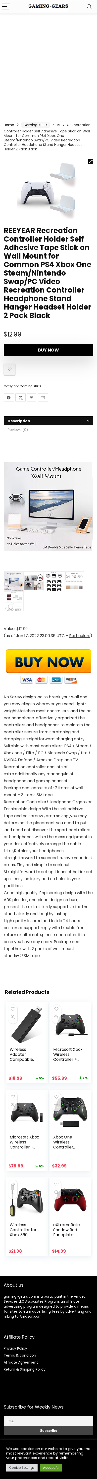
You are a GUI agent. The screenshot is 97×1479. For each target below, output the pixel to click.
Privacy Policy (15, 1348)
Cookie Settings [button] (22, 1467)
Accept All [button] (51, 1467)
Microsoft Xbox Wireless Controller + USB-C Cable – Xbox (68, 1059)
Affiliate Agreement (21, 1362)
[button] (90, 161)
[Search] (89, 6)
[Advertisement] (48, 65)
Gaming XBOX (35, 124)
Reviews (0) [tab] (18, 429)
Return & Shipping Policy (25, 1369)
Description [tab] (19, 420)
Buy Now (48, 350)
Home (9, 124)
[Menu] (6, 6)
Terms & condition (20, 1355)
